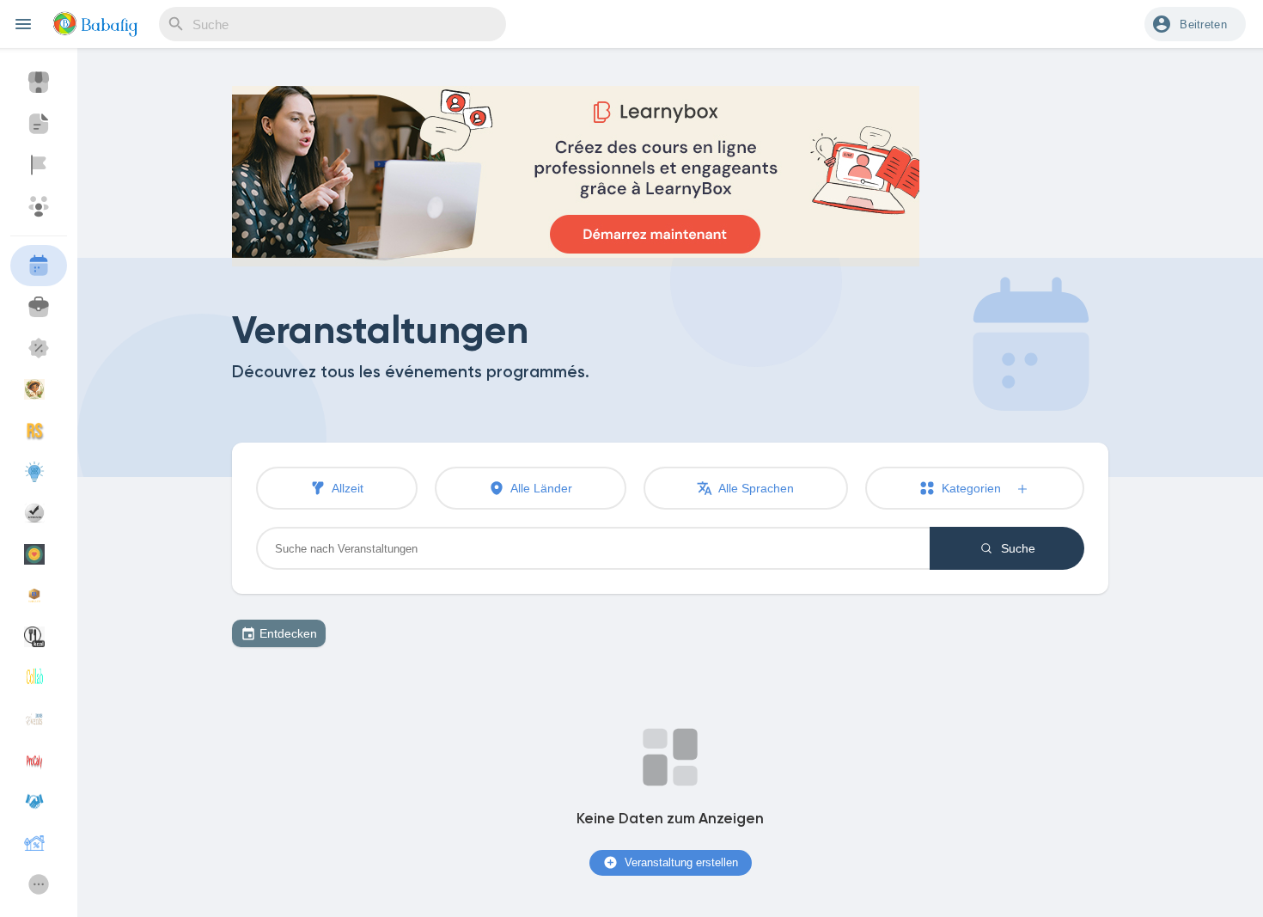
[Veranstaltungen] (38, 265)
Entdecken (288, 633)
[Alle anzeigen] (38, 884)
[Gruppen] (38, 206)
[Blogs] (38, 123)
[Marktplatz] (38, 82)
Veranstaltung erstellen (679, 862)
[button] (1195, 24)
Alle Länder (540, 488)
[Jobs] (38, 306)
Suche (1016, 548)
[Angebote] (38, 348)
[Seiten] (38, 165)
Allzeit (346, 488)
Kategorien (976, 488)
